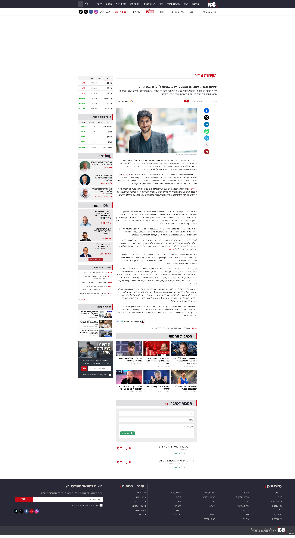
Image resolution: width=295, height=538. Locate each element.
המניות (171, 249)
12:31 (110, 287)
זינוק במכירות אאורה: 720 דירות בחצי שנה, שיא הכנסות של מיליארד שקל (185, 361)
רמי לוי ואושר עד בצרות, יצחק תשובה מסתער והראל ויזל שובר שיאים (158, 361)
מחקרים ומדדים (178, 11)
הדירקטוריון (192, 189)
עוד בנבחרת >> (96, 259)
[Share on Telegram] (206, 138)
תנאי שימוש (141, 497)
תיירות (178, 497)
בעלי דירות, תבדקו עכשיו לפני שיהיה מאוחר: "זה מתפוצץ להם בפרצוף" (89, 313)
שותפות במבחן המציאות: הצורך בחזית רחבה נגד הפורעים (102, 177)
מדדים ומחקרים (242, 497)
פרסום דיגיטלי (156, 328)
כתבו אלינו (141, 492)
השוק (186, 3)
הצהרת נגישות (140, 501)
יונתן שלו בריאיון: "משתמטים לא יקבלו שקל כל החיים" (130, 359)
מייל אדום (119, 11)
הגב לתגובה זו (180, 453)
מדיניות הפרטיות (139, 505)
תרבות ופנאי (176, 492)
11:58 (110, 272)
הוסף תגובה (126, 433)
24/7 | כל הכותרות (102, 267)
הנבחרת (196, 3)
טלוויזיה (246, 519)
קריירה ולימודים (209, 497)
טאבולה (166, 328)
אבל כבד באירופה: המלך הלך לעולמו (95, 272)
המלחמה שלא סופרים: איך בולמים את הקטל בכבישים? (102, 191)
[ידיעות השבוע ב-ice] (156, 348)
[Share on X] (206, 117)
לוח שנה (177, 514)
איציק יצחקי (193, 366)
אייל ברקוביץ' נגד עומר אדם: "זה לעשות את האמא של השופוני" (130, 387)
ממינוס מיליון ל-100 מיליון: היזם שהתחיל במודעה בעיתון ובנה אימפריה (89, 323)
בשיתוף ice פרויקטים (93, 317)
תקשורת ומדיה (173, 3)
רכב (213, 510)
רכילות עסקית (243, 505)
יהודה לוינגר (139, 364)
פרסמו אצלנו (140, 510)
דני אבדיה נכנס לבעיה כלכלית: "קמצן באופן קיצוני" (185, 387)
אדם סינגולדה (176, 328)
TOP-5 (178, 501)
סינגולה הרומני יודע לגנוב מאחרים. (173, 446)
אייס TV (178, 505)
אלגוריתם (126, 174)
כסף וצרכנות (121, 3)
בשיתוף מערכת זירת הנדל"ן (91, 326)
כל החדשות (83, 299)
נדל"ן (161, 3)
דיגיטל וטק (135, 3)
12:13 (110, 283)
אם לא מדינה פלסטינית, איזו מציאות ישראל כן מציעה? (101, 163)
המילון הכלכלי (209, 519)
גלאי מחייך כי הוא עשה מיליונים (172, 460)
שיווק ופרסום (149, 3)
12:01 (110, 276)
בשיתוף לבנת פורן (93, 336)
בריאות (212, 514)
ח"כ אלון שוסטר (106, 183)
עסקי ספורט (210, 492)
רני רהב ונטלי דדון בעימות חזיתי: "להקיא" (94, 283)
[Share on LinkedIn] (206, 124)
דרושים (178, 510)
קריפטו (246, 510)
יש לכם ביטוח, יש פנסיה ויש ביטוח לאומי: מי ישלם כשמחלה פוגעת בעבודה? (89, 332)
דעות (192, 11)
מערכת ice (167, 366)
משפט (109, 3)
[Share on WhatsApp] (206, 131)
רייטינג (162, 11)
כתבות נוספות (104, 307)
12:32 (110, 293)
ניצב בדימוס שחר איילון (103, 196)
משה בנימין (212, 101)
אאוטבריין (186, 328)
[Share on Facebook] (206, 110)
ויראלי (99, 3)
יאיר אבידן (108, 167)
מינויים (212, 501)
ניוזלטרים (136, 11)
